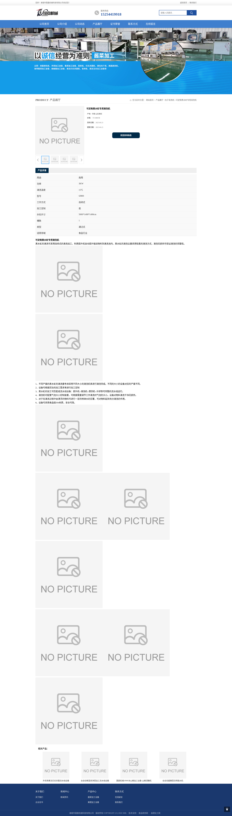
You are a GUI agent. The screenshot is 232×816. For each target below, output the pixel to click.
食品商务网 (143, 813)
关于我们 (39, 797)
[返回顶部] (227, 809)
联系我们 (193, 3)
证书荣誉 (115, 24)
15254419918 (111, 14)
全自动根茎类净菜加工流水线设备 (95, 781)
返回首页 (183, 3)
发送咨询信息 (126, 135)
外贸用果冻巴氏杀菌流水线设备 (56, 781)
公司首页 (44, 24)
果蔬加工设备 (93, 802)
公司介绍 (62, 24)
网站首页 (150, 100)
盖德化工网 (155, 813)
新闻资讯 (64, 797)
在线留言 (150, 24)
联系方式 (133, 24)
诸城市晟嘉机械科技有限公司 (81, 813)
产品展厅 (97, 24)
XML (125, 813)
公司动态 (80, 24)
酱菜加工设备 (93, 797)
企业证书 (39, 802)
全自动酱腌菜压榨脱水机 (172, 781)
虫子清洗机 (169, 100)
